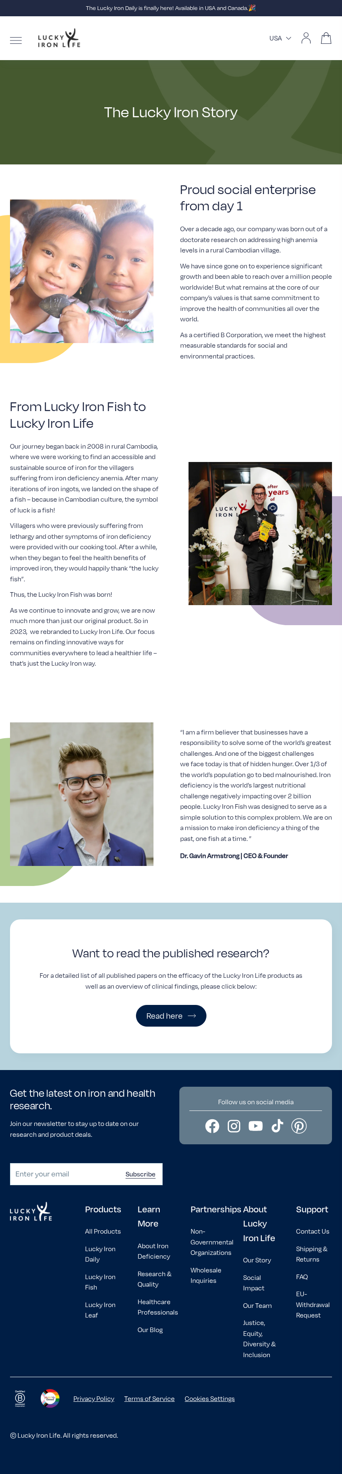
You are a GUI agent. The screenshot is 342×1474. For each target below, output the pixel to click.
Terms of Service (149, 1399)
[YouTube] (255, 1126)
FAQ (302, 1277)
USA (275, 38)
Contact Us (312, 1231)
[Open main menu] (16, 40)
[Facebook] (212, 1126)
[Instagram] (234, 1126)
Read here (164, 1015)
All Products (103, 1231)
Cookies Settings (210, 1399)
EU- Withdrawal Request (313, 1304)
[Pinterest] (299, 1126)
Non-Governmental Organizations (212, 1242)
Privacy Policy (93, 1399)
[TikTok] (277, 1126)
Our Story (257, 1260)
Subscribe (141, 1174)
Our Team (257, 1306)
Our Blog (150, 1330)
